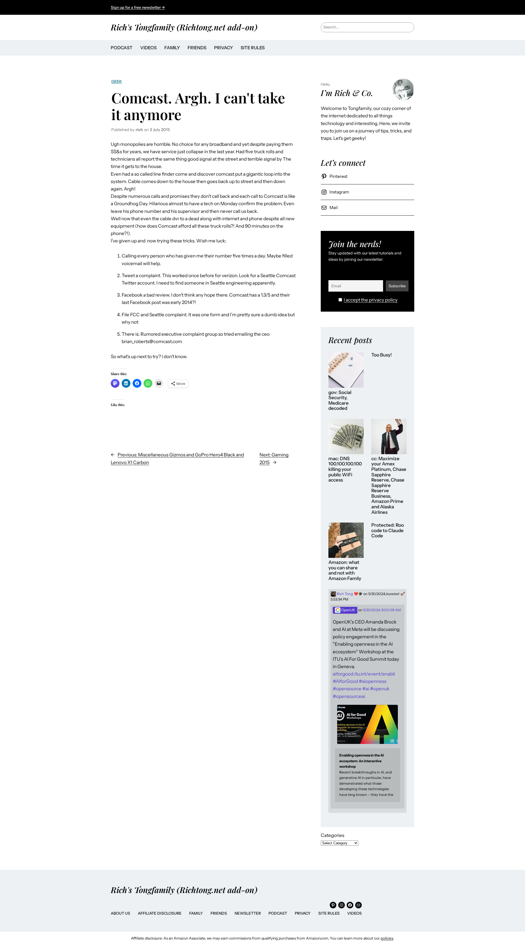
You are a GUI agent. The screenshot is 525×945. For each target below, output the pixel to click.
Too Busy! (381, 355)
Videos (354, 913)
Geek (116, 81)
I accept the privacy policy (371, 300)
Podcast (278, 913)
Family (196, 913)
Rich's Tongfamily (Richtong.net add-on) (184, 27)
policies (387, 938)
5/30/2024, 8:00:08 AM (382, 610)
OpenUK (347, 610)
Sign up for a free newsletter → (138, 7)
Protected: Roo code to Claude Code (387, 530)
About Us (120, 913)
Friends (219, 913)
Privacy (303, 913)
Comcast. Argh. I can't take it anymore (198, 105)
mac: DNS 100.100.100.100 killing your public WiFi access (345, 469)
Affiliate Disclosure (160, 913)
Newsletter (248, 913)
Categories (332, 835)
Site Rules (329, 913)
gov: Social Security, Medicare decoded (339, 400)
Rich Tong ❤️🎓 (349, 594)
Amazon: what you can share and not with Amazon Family (344, 570)
